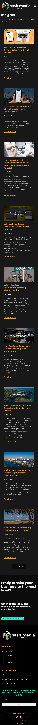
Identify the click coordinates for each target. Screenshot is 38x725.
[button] (35, 6)
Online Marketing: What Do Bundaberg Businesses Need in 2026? (17, 473)
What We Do (7, 655)
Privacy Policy (19, 723)
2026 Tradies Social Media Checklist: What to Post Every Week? (16, 109)
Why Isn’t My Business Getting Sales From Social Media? (16, 50)
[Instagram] (21, 717)
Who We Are (7, 651)
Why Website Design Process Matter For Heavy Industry (16, 226)
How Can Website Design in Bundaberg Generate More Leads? (17, 408)
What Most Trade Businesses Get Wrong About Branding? (15, 287)
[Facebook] (17, 717)
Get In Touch (7, 662)
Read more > (10, 78)
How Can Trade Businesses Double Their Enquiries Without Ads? (17, 348)
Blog (4, 659)
